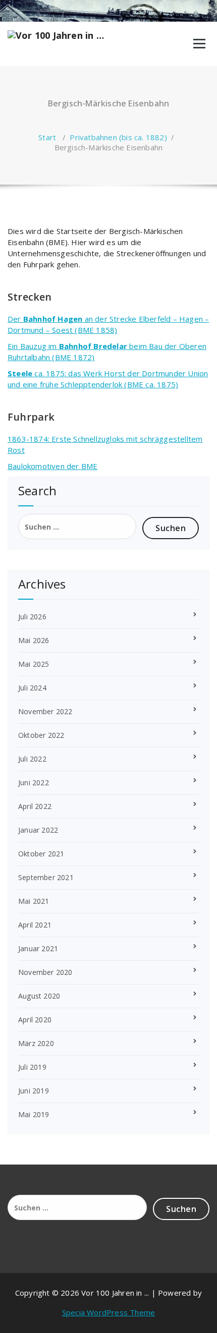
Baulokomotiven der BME (52, 466)
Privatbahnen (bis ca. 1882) (118, 137)
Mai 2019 (33, 1114)
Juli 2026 (32, 616)
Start (47, 137)
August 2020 (39, 996)
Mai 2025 (33, 664)
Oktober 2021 (41, 853)
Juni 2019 (33, 1090)
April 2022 (34, 806)
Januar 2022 (38, 830)
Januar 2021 (38, 948)
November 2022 (45, 711)
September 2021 (46, 877)
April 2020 (34, 1019)
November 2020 (45, 972)
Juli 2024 (32, 687)
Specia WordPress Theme (108, 1312)
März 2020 (36, 1043)
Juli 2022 (32, 759)
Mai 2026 (33, 640)
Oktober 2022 (41, 735)
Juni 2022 (33, 782)
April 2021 (34, 925)
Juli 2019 (32, 1067)
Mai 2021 (33, 901)
